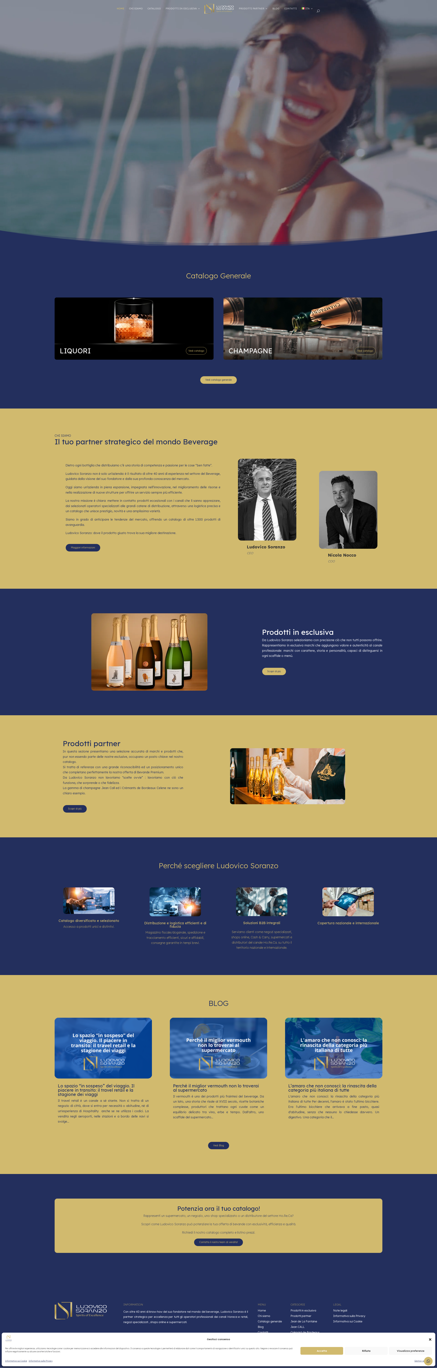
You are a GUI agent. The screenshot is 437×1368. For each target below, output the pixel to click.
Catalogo (154, 8)
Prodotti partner (251, 8)
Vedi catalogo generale (218, 379)
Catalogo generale (270, 1321)
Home (120, 8)
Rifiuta (366, 1350)
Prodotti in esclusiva (181, 8)
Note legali (340, 1310)
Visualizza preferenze (410, 1350)
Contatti (290, 8)
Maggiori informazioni (83, 547)
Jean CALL (298, 1327)
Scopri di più (274, 671)
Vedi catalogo (196, 350)
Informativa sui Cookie (16, 1361)
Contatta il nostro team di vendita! (218, 1242)
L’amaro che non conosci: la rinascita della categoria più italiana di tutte (332, 1088)
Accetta (322, 1350)
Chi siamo (136, 8)
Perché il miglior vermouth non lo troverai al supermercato (216, 1088)
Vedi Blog (218, 1145)
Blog (275, 8)
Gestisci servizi (421, 1361)
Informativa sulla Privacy (41, 1361)
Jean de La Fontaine (304, 1321)
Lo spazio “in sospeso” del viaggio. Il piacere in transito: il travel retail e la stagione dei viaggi (96, 1090)
